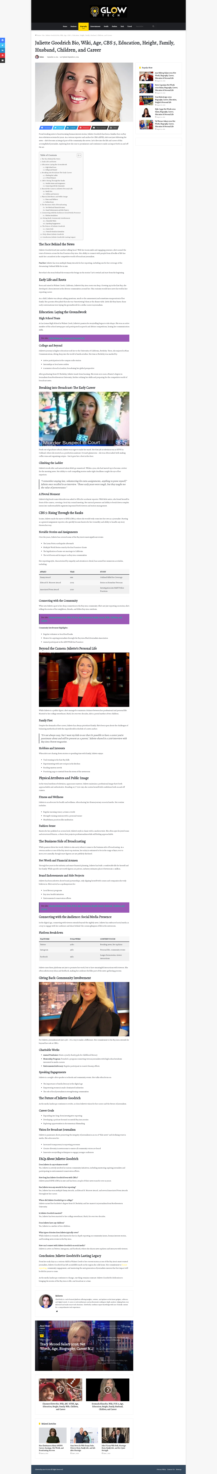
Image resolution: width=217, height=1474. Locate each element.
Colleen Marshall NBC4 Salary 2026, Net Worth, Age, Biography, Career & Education (65, 1346)
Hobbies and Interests (52, 194)
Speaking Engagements (53, 224)
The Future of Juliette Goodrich (53, 226)
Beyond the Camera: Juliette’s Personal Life (57, 188)
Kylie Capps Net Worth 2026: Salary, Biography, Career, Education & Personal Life (165, 112)
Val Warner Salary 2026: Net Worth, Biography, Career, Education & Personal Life (165, 124)
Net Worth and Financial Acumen (55, 207)
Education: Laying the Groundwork (54, 164)
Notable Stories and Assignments (55, 183)
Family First (48, 191)
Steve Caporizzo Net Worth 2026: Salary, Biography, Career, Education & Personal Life (166, 87)
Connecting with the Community (54, 186)
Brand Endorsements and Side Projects (57, 210)
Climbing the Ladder (51, 175)
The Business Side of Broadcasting (54, 204)
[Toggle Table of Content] (78, 155)
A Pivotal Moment (50, 178)
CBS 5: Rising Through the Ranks (53, 180)
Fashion (114, 26)
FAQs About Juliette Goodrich (53, 234)
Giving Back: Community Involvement (56, 218)
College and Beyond (51, 170)
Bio (43, 35)
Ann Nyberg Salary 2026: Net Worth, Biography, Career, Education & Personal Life (165, 75)
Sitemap (178, 1469)
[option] (84, 1346)
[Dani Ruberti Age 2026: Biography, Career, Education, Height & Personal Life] (146, 100)
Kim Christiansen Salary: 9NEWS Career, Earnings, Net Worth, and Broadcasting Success (51, 1448)
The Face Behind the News (51, 159)
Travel (129, 26)
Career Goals (49, 229)
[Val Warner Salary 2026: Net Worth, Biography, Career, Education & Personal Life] (146, 124)
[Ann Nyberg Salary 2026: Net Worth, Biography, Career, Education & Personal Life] (146, 76)
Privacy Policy (161, 1469)
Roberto (41, 57)
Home (65, 26)
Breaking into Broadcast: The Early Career (57, 172)
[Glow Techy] (108, 11)
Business (74, 26)
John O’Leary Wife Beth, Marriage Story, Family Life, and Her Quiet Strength (114, 1448)
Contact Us (171, 1469)
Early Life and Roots (49, 161)
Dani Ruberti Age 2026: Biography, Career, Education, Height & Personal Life (166, 100)
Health (106, 26)
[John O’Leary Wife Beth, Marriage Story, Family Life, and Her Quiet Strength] (115, 1435)
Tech (122, 26)
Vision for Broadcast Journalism (55, 232)
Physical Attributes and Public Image (55, 196)
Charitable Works (51, 221)
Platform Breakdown (51, 215)
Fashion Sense (49, 202)
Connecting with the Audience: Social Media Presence (61, 212)
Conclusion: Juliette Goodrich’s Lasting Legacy (58, 237)
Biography (83, 26)
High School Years (50, 167)
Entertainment (95, 26)
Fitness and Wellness (51, 199)
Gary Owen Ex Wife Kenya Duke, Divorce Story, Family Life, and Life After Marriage (82, 1448)
